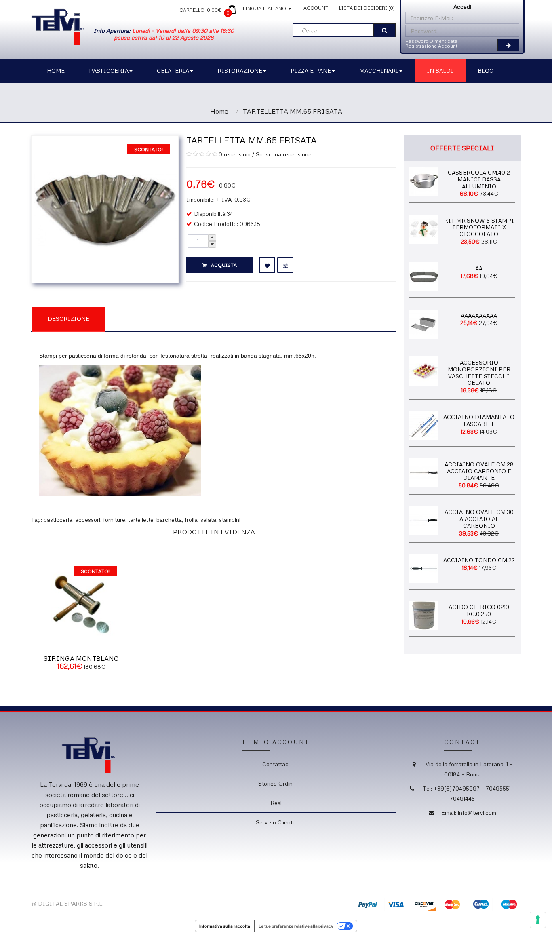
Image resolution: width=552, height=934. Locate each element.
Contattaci (276, 764)
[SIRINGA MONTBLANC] (81, 601)
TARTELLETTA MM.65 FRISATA (292, 111)
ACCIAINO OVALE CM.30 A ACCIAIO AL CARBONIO (479, 518)
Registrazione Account (431, 46)
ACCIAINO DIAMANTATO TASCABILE (478, 420)
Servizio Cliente (276, 822)
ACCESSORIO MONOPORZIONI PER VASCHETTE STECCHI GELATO (479, 372)
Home (219, 111)
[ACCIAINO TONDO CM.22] (423, 568)
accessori (87, 519)
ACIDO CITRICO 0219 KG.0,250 (479, 610)
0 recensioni (235, 154)
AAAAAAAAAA (479, 315)
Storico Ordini (276, 783)
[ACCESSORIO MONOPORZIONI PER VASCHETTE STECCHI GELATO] (423, 370)
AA (478, 268)
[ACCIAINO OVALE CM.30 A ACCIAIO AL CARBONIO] (423, 520)
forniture (114, 519)
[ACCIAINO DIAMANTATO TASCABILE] (423, 425)
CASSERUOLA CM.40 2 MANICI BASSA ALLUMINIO (479, 179)
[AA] (423, 276)
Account (315, 8)
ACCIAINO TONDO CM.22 (479, 560)
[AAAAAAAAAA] (423, 323)
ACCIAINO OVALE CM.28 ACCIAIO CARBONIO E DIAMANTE (479, 471)
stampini (229, 519)
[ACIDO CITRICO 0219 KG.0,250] (423, 614)
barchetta (169, 519)
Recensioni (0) (147, 318)
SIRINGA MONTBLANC (81, 658)
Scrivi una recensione (284, 154)
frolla (191, 519)
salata (208, 519)
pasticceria (58, 519)
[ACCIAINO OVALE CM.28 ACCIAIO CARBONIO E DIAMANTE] (423, 471)
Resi (276, 802)
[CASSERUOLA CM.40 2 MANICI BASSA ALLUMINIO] (423, 180)
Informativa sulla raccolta (224, 925)
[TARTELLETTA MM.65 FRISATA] (105, 208)
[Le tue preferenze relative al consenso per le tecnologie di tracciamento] (538, 920)
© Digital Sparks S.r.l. (67, 903)
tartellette (141, 519)
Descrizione (68, 318)
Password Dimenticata (431, 41)
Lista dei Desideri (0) (367, 8)
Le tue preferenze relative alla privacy (296, 925)
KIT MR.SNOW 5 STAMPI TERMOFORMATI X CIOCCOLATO (479, 227)
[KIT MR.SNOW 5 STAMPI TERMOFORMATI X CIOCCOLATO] (423, 228)
